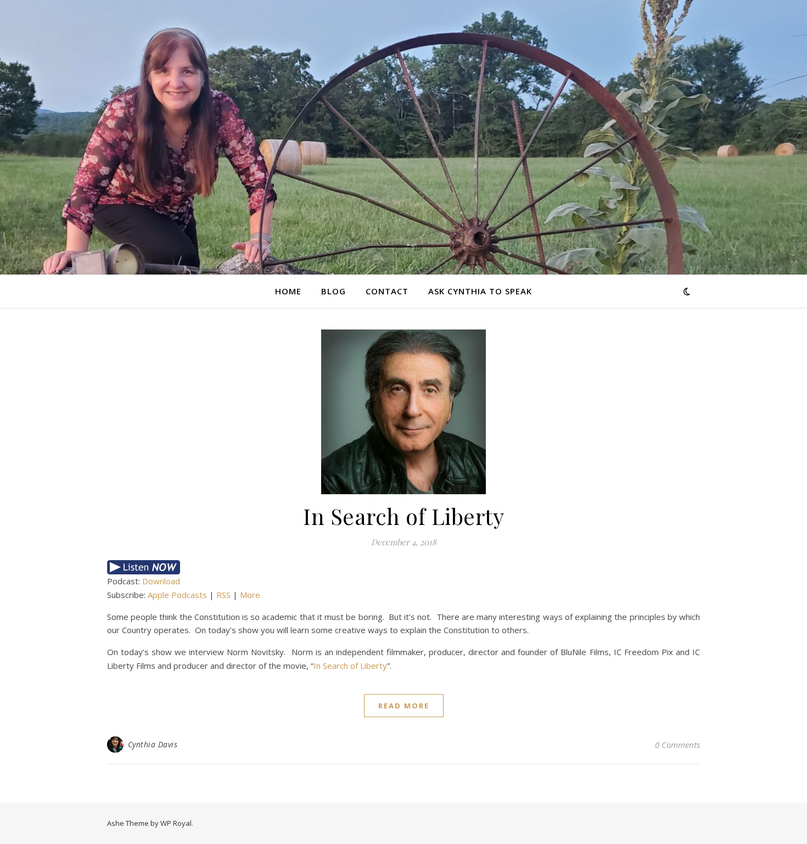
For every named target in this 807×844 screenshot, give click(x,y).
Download (161, 580)
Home (288, 291)
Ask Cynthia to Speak (480, 291)
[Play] (403, 567)
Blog (333, 291)
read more (403, 706)
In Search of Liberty (403, 515)
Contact (387, 291)
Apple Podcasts (177, 594)
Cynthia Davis (153, 744)
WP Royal (176, 823)
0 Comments (677, 744)
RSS (223, 594)
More (250, 594)
